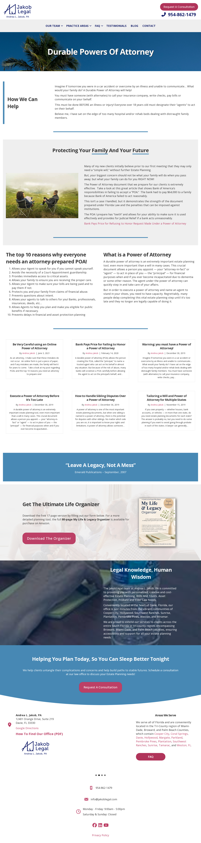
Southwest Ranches (146, 613)
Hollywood (126, 613)
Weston (145, 616)
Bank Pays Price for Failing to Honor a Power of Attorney (100, 346)
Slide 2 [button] (99, 775)
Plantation (110, 616)
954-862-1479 (104, 788)
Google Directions (27, 728)
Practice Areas (77, 26)
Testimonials (116, 26)
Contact (149, 26)
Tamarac (164, 745)
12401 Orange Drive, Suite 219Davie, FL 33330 (35, 719)
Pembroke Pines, (128, 616)
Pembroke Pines (146, 741)
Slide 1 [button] (96, 775)
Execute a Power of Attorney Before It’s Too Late (34, 398)
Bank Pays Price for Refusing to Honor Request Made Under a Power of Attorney (135, 223)
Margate (164, 737)
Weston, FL (184, 745)
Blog (134, 26)
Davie (139, 737)
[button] (62, 25)
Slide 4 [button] (105, 775)
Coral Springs (179, 733)
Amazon (44, 523)
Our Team (53, 26)
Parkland (176, 737)
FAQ (97, 26)
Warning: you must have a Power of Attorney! (166, 346)
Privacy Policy (100, 835)
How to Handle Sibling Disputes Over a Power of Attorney (100, 398)
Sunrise (165, 613)
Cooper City (110, 613)
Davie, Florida (158, 605)
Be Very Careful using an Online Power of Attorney (34, 346)
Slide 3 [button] (102, 775)
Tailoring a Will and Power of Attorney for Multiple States (166, 398)
